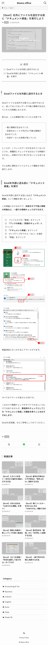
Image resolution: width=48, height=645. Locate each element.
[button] (9, 444)
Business (8, 591)
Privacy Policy (24, 637)
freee (7, 612)
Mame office (24, 3)
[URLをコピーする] (39, 444)
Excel (6, 22)
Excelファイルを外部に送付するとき (23, 69)
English (8, 602)
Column (8, 596)
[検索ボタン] (45, 3)
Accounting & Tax (12, 586)
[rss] (24, 633)
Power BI (8, 617)
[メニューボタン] (3, 3)
